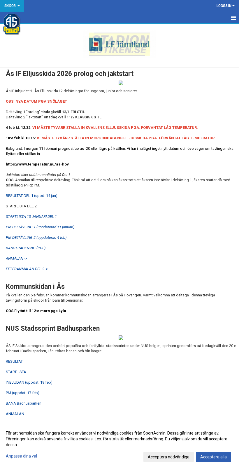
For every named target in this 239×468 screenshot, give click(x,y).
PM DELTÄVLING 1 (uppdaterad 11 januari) (40, 227)
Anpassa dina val (21, 456)
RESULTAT (14, 361)
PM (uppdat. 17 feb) (22, 393)
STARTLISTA (16, 372)
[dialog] (119, 444)
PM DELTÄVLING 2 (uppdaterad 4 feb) (36, 237)
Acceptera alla (213, 457)
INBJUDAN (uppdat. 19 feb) (29, 382)
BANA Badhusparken (23, 403)
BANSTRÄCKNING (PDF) (25, 248)
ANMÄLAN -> (16, 258)
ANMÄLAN (15, 414)
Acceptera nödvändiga (168, 457)
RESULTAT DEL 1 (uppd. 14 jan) (31, 195)
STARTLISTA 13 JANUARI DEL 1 (31, 216)
